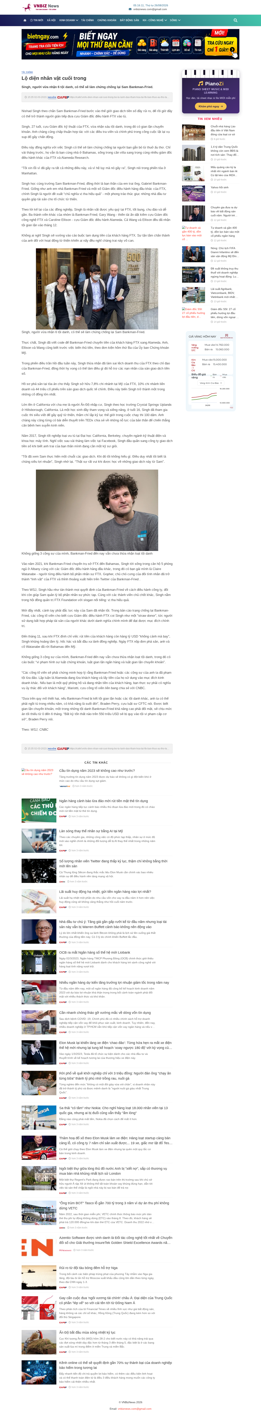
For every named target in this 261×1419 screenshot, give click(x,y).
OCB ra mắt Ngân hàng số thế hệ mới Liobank (94, 952)
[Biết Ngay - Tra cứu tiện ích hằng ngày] (130, 44)
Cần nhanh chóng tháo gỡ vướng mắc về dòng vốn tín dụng (105, 1013)
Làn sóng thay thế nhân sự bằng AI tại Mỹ (91, 831)
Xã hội (51, 20)
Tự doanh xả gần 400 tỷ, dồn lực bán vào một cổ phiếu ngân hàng (225, 231)
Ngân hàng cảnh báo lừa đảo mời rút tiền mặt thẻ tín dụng (103, 801)
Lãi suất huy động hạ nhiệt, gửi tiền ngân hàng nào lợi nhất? (105, 892)
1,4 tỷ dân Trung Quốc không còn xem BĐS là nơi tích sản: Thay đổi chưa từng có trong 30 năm (224, 154)
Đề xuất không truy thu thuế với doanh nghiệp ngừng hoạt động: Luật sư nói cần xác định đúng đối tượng (224, 276)
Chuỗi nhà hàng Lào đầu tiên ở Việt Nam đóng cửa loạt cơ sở (223, 130)
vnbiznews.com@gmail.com (150, 9)
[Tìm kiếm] (235, 20)
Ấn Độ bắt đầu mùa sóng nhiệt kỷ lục (87, 1332)
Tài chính (87, 20)
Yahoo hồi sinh (220, 187)
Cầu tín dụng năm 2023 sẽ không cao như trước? (97, 771)
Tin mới (38, 20)
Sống (173, 20)
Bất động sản (129, 20)
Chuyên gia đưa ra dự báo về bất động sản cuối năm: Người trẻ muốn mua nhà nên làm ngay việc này (224, 215)
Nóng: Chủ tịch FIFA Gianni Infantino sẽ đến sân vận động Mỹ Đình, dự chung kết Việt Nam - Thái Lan (225, 256)
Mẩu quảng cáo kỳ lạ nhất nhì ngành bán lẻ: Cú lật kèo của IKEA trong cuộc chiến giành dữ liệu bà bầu (224, 175)
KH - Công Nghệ (153, 20)
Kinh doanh (67, 20)
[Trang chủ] (25, 20)
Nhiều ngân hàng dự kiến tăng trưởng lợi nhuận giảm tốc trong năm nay (114, 982)
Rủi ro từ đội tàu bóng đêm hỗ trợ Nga (88, 1268)
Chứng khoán (106, 20)
